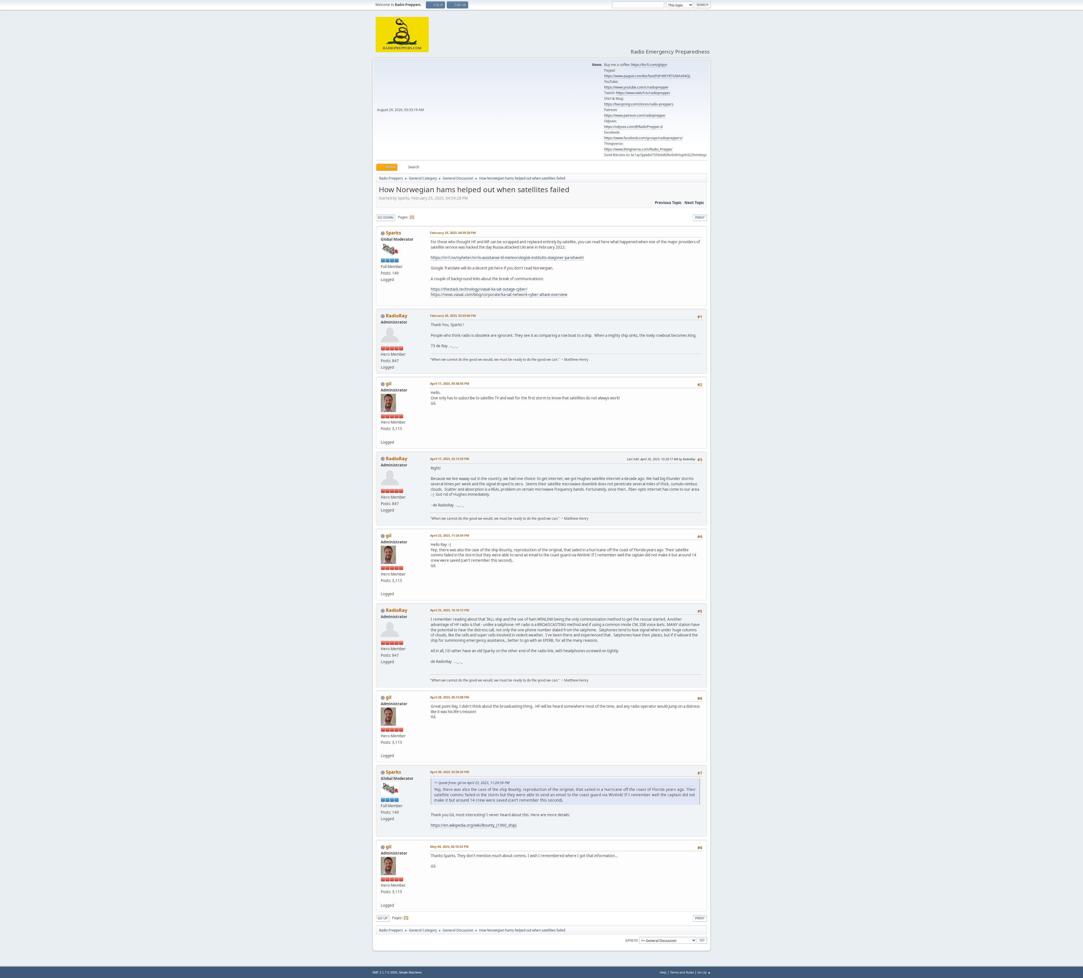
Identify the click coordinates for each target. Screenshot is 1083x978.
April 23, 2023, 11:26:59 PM (449, 535)
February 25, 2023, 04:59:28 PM (453, 233)
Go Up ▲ (704, 972)
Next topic (694, 202)
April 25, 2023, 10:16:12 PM (449, 610)
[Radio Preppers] (383, 435)
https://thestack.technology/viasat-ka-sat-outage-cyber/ (479, 289)
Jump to (631, 940)
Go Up (383, 918)
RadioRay (396, 316)
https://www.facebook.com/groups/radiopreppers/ (643, 138)
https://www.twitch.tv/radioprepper (643, 92)
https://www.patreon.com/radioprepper (635, 115)
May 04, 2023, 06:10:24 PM (449, 846)
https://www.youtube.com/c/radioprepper (636, 87)
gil (388, 383)
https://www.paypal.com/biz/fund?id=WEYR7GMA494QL (647, 76)
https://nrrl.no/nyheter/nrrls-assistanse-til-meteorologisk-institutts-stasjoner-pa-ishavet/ (507, 257)
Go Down (385, 217)
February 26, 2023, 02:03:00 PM (453, 315)
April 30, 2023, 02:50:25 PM (449, 772)
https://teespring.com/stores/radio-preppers (638, 104)
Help (663, 972)
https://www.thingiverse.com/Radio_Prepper (638, 149)
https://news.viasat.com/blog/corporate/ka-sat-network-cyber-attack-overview (499, 294)
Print (700, 217)
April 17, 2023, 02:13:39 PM (449, 459)
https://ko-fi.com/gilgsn (649, 64)
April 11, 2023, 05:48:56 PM (449, 383)
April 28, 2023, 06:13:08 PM (449, 697)
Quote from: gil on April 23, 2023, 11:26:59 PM (473, 782)
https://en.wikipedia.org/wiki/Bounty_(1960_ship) (473, 825)
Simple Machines (410, 972)
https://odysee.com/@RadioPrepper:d (633, 126)
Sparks (393, 233)
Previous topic (668, 202)
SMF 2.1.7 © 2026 (384, 972)
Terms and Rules (682, 972)
